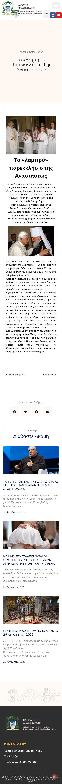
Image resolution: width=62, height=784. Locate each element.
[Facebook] (53, 15)
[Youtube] (59, 15)
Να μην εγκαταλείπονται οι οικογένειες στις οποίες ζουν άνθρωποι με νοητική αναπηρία (29, 560)
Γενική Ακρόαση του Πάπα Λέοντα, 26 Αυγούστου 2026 (31, 632)
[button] (56, 5)
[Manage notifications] (54, 776)
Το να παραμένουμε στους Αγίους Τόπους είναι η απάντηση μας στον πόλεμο (30, 485)
